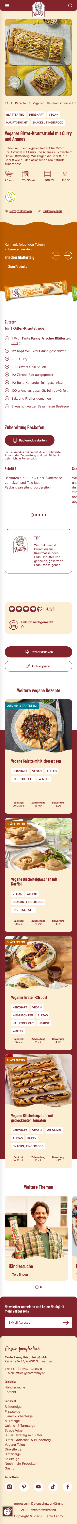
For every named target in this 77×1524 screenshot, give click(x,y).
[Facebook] (67, 1487)
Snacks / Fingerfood (47, 122)
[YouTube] (38, 1487)
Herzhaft (36, 114)
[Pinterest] (24, 1487)
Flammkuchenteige (19, 1416)
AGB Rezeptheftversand (38, 1510)
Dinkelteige (13, 1449)
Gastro (10, 1468)
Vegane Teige (15, 1445)
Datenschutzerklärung (47, 1503)
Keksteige (12, 1459)
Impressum (21, 1503)
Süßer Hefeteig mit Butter (23, 1435)
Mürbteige (12, 1421)
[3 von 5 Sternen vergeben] (26, 609)
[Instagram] (9, 1487)
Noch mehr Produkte (20, 1464)
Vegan (53, 114)
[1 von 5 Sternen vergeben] (12, 609)
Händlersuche (15, 1387)
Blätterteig (15, 114)
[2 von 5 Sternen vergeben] (19, 609)
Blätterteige (13, 1407)
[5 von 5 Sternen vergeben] (40, 609)
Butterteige (13, 1454)
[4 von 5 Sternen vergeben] (33, 609)
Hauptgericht (17, 122)
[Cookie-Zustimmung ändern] (7, 1511)
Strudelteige (14, 1430)
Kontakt (10, 1392)
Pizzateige (12, 1411)
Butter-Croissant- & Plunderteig (28, 1440)
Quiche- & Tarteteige (20, 1426)
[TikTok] (53, 1487)
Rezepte (20, 103)
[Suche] (70, 5)
